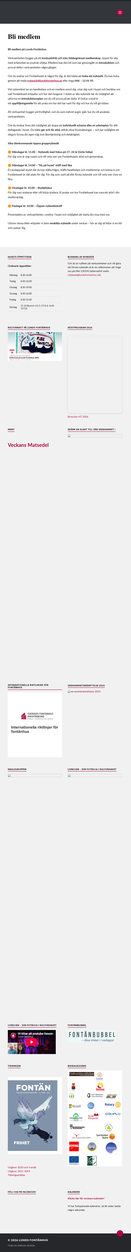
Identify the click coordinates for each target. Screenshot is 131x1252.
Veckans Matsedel (28, 445)
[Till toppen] (120, 1233)
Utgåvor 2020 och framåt (22, 1167)
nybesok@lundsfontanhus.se (84, 275)
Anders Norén (26, 1246)
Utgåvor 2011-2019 (19, 1171)
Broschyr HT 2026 (78, 416)
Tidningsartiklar (16, 1175)
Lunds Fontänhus (33, 1240)
